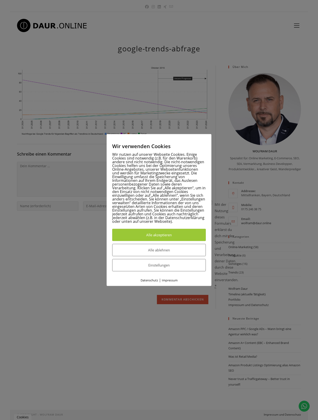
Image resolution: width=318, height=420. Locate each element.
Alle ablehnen (159, 249)
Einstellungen (159, 265)
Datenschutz (149, 280)
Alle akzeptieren (159, 234)
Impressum (170, 280)
